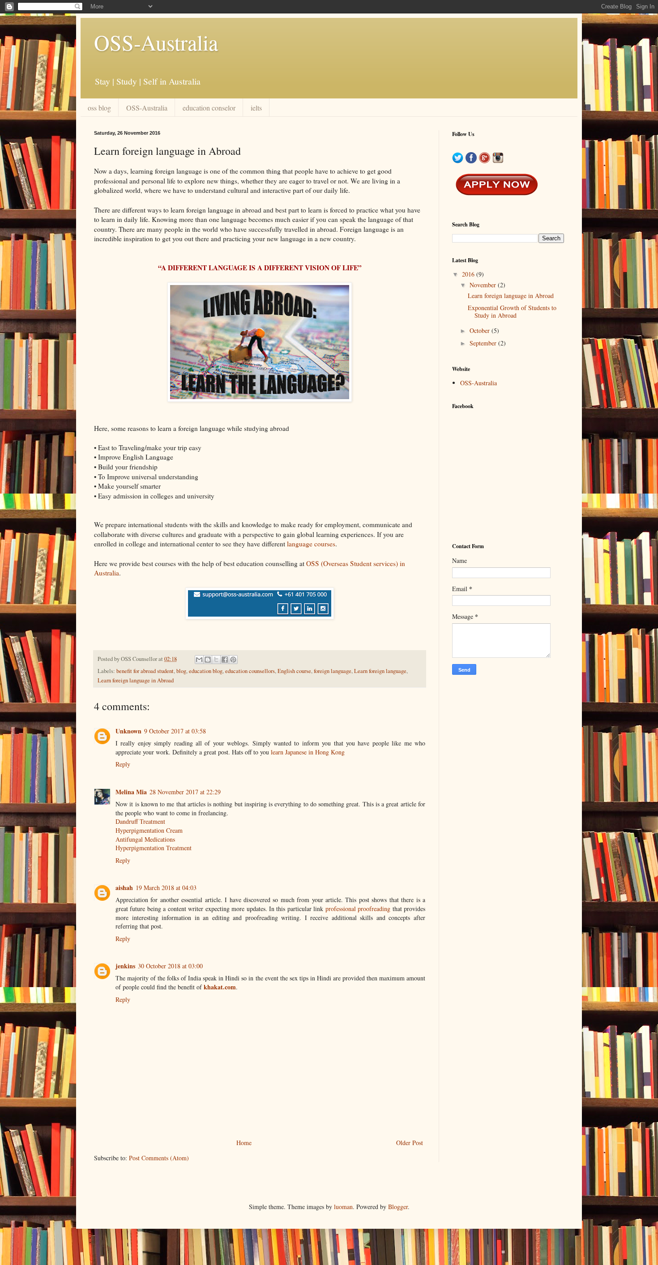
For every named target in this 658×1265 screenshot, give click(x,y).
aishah (124, 887)
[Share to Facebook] (224, 659)
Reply (122, 764)
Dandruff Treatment (140, 821)
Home (244, 1142)
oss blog (99, 107)
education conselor (209, 107)
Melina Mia (131, 791)
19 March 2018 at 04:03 (166, 887)
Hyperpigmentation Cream (149, 830)
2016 (469, 274)
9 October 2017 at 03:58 (175, 731)
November (484, 285)
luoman (343, 1206)
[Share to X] (216, 659)
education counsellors (250, 671)
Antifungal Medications (145, 839)
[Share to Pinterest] (233, 659)
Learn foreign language (380, 671)
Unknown (128, 731)
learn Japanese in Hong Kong (308, 752)
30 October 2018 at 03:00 (170, 966)
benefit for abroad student (145, 671)
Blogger (398, 1206)
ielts (256, 107)
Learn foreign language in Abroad (136, 680)
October (480, 330)
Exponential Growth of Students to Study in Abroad (512, 311)
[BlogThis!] (207, 659)
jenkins (125, 966)
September (484, 343)
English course (294, 671)
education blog (205, 671)
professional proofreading (357, 908)
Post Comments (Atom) (159, 1158)
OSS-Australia (156, 42)
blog (181, 671)
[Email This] (199, 659)
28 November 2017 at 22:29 (185, 792)
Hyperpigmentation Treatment (153, 847)
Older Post (409, 1142)
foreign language (332, 671)
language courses (311, 543)
